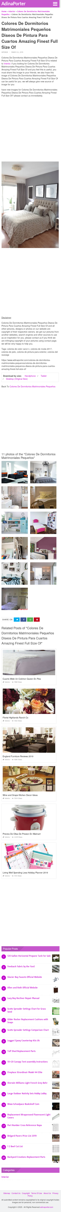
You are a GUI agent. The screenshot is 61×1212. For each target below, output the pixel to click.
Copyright (26, 1193)
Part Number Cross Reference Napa (24, 1125)
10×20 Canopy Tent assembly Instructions (27, 1061)
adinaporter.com (46, 1207)
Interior (4, 52)
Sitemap (6, 1193)
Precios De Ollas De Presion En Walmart (22, 833)
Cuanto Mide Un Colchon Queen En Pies (22, 678)
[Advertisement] (30, 130)
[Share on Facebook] (23, 619)
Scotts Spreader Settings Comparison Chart (28, 1030)
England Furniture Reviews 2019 (18, 756)
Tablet (43, 375)
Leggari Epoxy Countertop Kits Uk (23, 1040)
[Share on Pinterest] (37, 619)
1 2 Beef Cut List (15, 1146)
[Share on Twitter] (17, 619)
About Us (47, 1193)
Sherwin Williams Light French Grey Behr (27, 1083)
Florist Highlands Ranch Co (15, 717)
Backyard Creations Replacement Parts (26, 1157)
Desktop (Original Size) (17, 378)
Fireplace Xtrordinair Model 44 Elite (24, 1072)
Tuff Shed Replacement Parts (21, 1051)
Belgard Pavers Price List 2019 (22, 1135)
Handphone (30, 375)
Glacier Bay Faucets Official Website (24, 977)
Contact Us (16, 1193)
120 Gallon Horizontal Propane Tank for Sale (29, 956)
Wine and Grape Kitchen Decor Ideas (20, 795)
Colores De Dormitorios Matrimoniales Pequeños (32, 386)
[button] (55, 3)
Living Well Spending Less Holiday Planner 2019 (25, 872)
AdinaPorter (13, 3)
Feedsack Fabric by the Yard (20, 966)
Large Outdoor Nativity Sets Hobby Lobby (26, 1093)
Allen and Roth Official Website (22, 987)
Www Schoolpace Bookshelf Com (23, 1104)
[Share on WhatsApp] (30, 619)
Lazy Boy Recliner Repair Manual (23, 998)
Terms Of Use (36, 1193)
